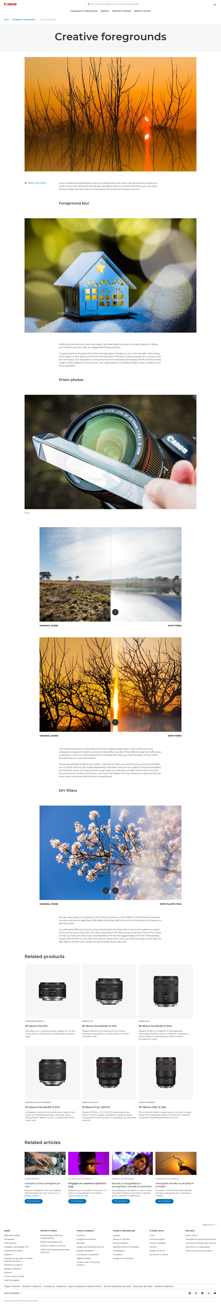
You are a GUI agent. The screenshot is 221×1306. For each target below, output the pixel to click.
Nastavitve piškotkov (164, 1286)
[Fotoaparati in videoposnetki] (98, 11)
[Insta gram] (196, 1293)
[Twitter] (209, 1293)
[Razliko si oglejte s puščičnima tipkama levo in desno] (110, 574)
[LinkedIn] (202, 1293)
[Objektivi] (110, 11)
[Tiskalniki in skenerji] (132, 11)
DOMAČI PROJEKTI (32, 1179)
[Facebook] (190, 1293)
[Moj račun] (215, 5)
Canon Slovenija (11, 1293)
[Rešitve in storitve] (152, 11)
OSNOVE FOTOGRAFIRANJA (123, 1179)
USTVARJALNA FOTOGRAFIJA (80, 1179)
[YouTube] (215, 1293)
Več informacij (33, 1201)
